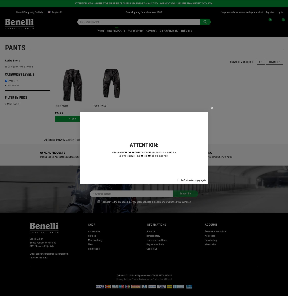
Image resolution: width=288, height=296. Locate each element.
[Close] (212, 108)
